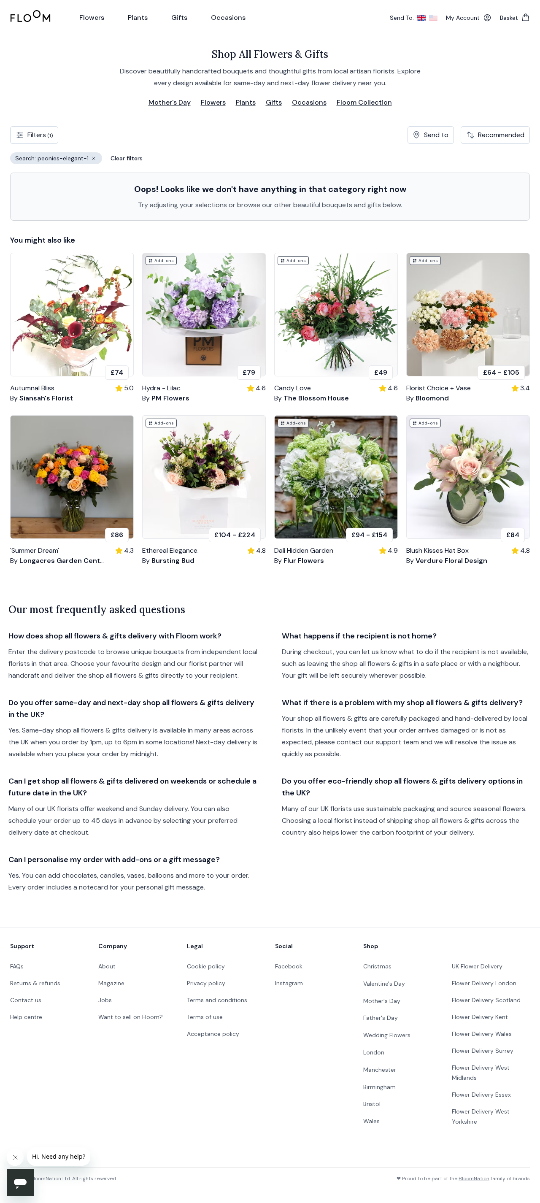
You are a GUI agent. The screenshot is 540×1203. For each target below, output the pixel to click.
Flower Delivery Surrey (482, 1050)
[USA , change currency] (433, 18)
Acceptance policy (213, 1034)
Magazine (111, 983)
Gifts (274, 102)
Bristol (372, 1104)
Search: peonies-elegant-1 (58, 159)
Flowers (213, 102)
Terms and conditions (217, 1000)
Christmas (377, 966)
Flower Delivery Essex (481, 1094)
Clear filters (127, 158)
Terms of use (205, 1017)
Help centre (26, 1017)
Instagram (289, 983)
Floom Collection (364, 102)
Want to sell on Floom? (130, 1017)
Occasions (309, 102)
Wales (371, 1121)
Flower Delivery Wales (482, 1034)
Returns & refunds (35, 983)
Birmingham (379, 1087)
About (107, 966)
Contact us (25, 1000)
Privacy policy (206, 983)
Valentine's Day (384, 983)
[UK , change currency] (421, 18)
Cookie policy (206, 966)
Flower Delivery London (484, 983)
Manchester (379, 1069)
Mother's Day (169, 102)
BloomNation (474, 1178)
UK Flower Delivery (477, 966)
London (373, 1052)
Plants (246, 102)
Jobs (105, 1000)
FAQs (17, 966)
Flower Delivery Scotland (486, 1000)
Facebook (288, 966)
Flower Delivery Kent (480, 1017)
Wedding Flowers (386, 1035)
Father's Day (380, 1018)
